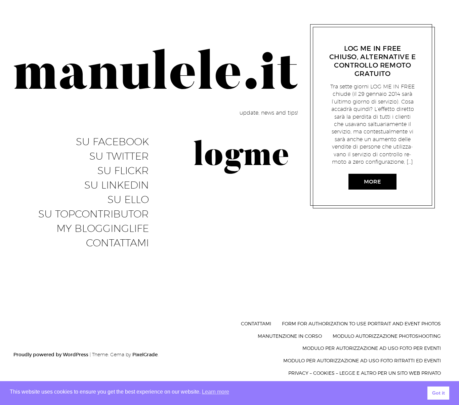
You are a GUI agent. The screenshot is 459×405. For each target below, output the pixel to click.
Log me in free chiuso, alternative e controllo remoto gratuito (372, 61)
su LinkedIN (116, 185)
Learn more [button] (215, 392)
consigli (341, 40)
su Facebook (112, 142)
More (372, 181)
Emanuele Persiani (373, 40)
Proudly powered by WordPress (50, 355)
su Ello (128, 199)
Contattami (117, 243)
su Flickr (123, 170)
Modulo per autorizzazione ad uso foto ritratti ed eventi (362, 360)
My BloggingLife (102, 228)
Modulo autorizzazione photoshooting (387, 336)
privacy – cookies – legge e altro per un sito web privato (364, 373)
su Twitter (119, 156)
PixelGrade (145, 355)
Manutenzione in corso (290, 336)
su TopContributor (93, 214)
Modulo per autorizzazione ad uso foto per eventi (371, 348)
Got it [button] (438, 393)
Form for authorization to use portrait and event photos (361, 323)
